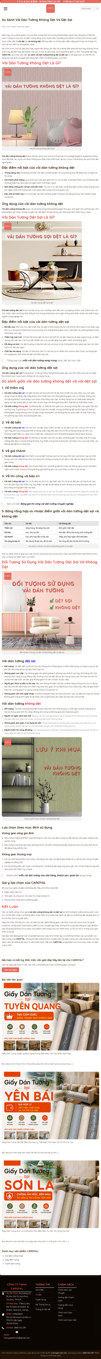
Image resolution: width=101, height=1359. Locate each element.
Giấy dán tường (12, 1260)
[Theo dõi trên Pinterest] (31, 1)
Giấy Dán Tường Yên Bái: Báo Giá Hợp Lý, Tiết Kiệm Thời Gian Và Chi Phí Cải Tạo (37, 1142)
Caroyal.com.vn (59, 1353)
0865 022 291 (20, 1327)
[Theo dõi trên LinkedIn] (34, 1)
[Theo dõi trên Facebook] (17, 1)
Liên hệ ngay (10, 970)
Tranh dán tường (12, 1263)
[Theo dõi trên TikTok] (22, 1)
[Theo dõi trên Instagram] (19, 1)
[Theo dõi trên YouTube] (36, 1)
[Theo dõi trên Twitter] (24, 1)
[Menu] (5, 8)
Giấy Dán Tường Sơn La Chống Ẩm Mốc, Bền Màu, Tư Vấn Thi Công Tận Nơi (35, 1231)
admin (27, 27)
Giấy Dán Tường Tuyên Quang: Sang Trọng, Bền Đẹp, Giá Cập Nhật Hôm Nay (36, 1053)
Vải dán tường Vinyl (14, 1256)
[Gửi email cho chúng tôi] (27, 1)
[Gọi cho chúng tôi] (29, 1)
